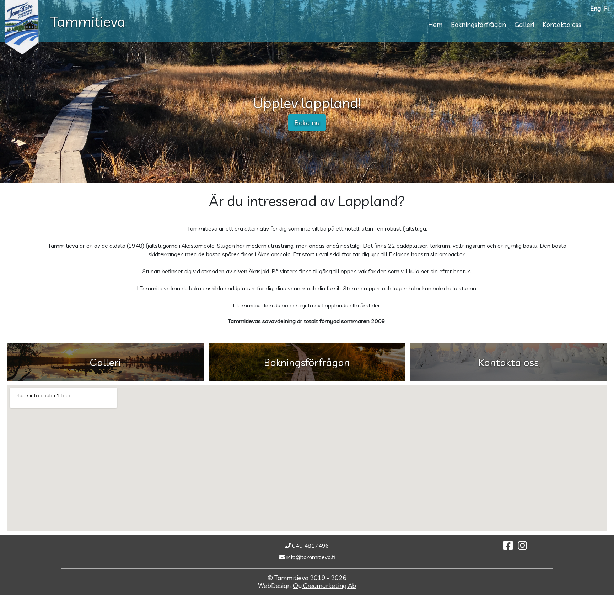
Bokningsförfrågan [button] (307, 362)
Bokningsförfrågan (478, 24)
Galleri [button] (105, 362)
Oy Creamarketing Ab (324, 585)
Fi (606, 8)
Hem (435, 24)
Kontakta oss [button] (509, 362)
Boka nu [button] (307, 122)
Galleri (524, 24)
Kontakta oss (562, 24)
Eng (595, 8)
